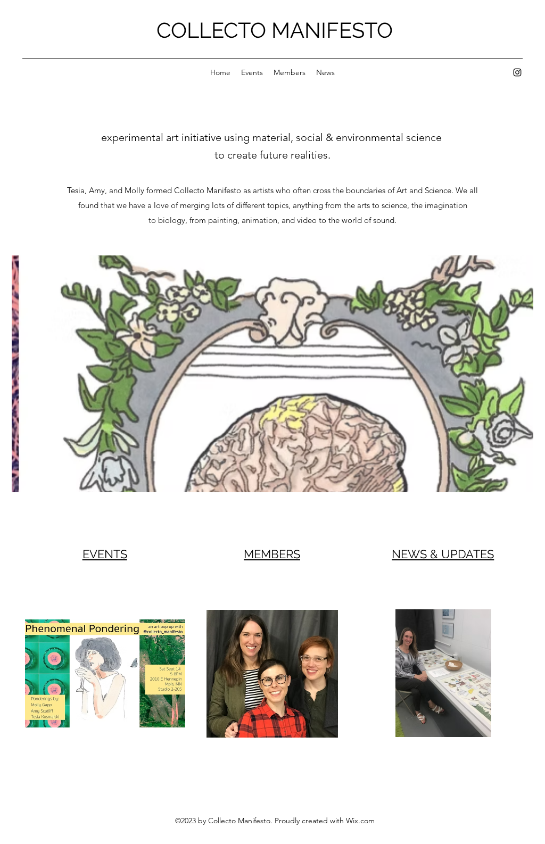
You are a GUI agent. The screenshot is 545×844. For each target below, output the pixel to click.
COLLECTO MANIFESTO (274, 30)
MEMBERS (272, 554)
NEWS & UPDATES (443, 554)
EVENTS (104, 554)
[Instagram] (517, 72)
